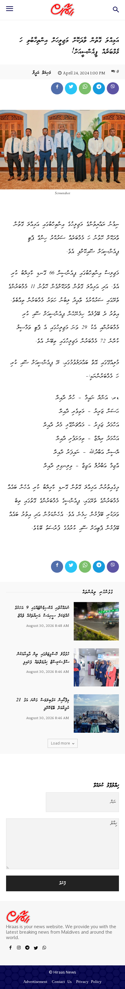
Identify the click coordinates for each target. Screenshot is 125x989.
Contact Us (62, 982)
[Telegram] (99, 88)
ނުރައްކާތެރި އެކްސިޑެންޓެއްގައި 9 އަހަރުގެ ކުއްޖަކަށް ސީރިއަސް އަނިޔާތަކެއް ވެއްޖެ (42, 612)
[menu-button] (9, 10)
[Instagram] (19, 949)
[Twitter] (71, 88)
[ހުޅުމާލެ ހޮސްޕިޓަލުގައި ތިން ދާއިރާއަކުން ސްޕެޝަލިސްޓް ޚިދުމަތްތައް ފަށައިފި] (96, 667)
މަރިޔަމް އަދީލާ (41, 73)
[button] (116, 11)
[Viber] (113, 88)
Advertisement (35, 982)
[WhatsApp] (85, 88)
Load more (60, 743)
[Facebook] (57, 88)
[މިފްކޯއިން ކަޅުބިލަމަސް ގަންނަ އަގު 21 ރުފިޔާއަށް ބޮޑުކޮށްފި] (96, 713)
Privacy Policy (89, 982)
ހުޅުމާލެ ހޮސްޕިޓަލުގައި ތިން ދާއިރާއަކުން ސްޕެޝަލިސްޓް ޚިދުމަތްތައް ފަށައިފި (43, 658)
